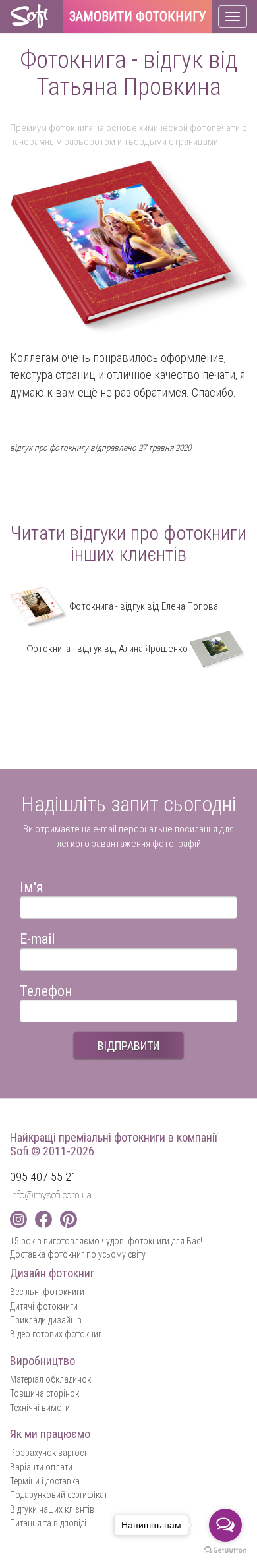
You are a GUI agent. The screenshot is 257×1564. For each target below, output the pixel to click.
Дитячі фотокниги (44, 1306)
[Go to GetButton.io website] (225, 1550)
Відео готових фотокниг (55, 1334)
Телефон (46, 989)
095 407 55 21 (43, 1177)
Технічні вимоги (40, 1408)
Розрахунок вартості (49, 1452)
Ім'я (31, 885)
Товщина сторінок (44, 1393)
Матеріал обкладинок (50, 1379)
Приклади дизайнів (46, 1320)
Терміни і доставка (45, 1481)
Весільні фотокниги (47, 1292)
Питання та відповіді (48, 1523)
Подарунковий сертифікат (58, 1495)
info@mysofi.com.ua (51, 1195)
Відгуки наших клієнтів (52, 1509)
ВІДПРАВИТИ (128, 1046)
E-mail (37, 937)
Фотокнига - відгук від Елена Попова (142, 606)
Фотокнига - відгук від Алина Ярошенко (108, 648)
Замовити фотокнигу (137, 17)
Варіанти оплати (41, 1467)
